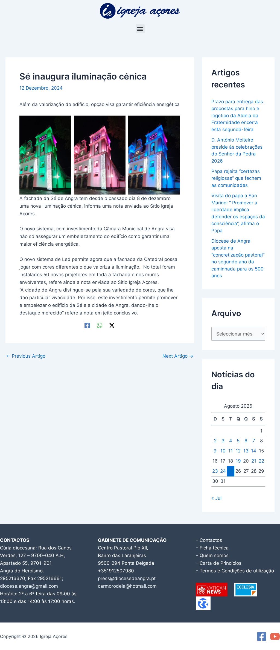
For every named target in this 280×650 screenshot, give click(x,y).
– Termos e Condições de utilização (235, 570)
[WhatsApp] (99, 325)
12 (238, 451)
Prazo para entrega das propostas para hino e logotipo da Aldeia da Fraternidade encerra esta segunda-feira (237, 115)
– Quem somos (212, 555)
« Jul (216, 498)
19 (238, 461)
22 (261, 461)
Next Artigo (177, 356)
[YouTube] (275, 636)
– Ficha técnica (212, 548)
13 (246, 451)
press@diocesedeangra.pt (127, 578)
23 (215, 471)
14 (253, 451)
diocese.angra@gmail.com (29, 586)
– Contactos (209, 540)
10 (223, 451)
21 (253, 461)
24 (223, 471)
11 (230, 451)
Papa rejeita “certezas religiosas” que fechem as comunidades (236, 178)
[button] (140, 28)
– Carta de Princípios (218, 563)
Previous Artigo (25, 356)
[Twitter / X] (112, 325)
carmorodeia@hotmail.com (127, 586)
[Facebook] (87, 325)
